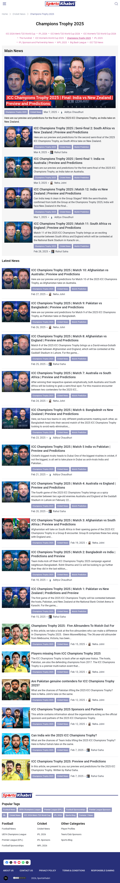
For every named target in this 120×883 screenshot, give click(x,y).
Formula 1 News (86, 815)
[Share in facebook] (6, 862)
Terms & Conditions (73, 870)
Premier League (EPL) (53, 810)
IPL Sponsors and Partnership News (36, 42)
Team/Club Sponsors (71, 834)
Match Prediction (81, 147)
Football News (9, 810)
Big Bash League (78, 42)
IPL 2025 (98, 38)
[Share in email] (27, 862)
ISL (4, 815)
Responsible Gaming (102, 870)
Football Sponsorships (75, 810)
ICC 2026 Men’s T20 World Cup (20, 33)
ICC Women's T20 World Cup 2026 (99, 33)
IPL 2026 (43, 33)
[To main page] (60, 3)
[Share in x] (11, 862)
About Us (8, 870)
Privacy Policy (47, 870)
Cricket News (19, 14)
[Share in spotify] (23, 862)
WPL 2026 (42, 845)
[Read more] (60, 90)
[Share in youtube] (19, 862)
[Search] (116, 4)
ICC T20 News (96, 42)
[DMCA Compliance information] (20, 878)
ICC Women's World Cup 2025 (49, 38)
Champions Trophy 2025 (79, 38)
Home (5, 14)
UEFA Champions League (29, 810)
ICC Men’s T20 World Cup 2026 (65, 33)
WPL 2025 (62, 42)
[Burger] (4, 3)
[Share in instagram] (15, 862)
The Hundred (25, 38)
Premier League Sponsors (100, 810)
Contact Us (26, 870)
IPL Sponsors (43, 840)
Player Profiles (68, 828)
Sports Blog (70, 815)
